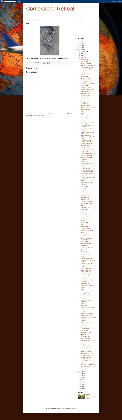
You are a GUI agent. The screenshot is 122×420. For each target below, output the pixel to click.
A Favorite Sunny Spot (86, 228)
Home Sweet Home (85, 147)
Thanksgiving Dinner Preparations (86, 102)
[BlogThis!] (44, 63)
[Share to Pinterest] (49, 63)
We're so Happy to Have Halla (88, 107)
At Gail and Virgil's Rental (87, 353)
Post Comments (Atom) (38, 115)
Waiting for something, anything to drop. (86, 79)
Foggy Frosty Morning (86, 338)
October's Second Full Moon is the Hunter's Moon (88, 235)
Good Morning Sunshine (87, 216)
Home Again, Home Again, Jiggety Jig (87, 129)
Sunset (82, 100)
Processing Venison (85, 118)
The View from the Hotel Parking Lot (86, 164)
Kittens (82, 113)
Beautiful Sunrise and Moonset (88, 65)
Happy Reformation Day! (87, 230)
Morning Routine (85, 278)
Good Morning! (84, 222)
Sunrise (82, 120)
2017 (81, 375)
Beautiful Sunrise (85, 93)
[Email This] (42, 63)
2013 (81, 384)
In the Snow (83, 184)
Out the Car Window (85, 355)
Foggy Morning (84, 115)
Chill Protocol (84, 303)
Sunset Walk (84, 305)
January (83, 369)
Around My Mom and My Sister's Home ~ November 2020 (88, 137)
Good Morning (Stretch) (86, 203)
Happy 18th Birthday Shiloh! (87, 191)
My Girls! (83, 287)
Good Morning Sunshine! (87, 268)
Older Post (69, 113)
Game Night (83, 188)
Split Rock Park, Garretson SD (88, 364)
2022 (81, 47)
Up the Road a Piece (86, 315)
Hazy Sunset (84, 211)
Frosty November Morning (87, 89)
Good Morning (84, 61)
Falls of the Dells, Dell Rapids (88, 366)
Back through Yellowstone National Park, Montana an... (88, 152)
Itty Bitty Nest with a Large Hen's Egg (87, 126)
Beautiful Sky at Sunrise (86, 347)
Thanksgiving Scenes (86, 95)
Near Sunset (84, 245)
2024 (81, 43)
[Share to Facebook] (48, 63)
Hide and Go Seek (85, 283)
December (83, 51)
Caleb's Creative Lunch (86, 182)
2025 (81, 41)
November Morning (85, 207)
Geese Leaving (84, 209)
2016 (81, 377)
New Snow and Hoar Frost (87, 247)
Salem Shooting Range (86, 71)
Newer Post (29, 113)
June (82, 55)
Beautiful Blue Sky (85, 197)
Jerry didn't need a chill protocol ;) (86, 301)
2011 (81, 388)
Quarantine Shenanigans (87, 258)
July (82, 53)
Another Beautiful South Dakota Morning (86, 239)
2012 (81, 386)
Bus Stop (83, 311)
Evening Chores (85, 76)
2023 (81, 45)
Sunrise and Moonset (86, 351)
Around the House (85, 195)
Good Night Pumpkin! (86, 273)
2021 (81, 49)
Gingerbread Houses (86, 87)
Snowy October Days (86, 254)
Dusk (82, 224)
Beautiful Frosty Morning (86, 105)
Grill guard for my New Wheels (88, 340)
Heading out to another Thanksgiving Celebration (87, 82)
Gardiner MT (84, 159)
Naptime (83, 218)
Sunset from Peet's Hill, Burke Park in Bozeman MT (88, 167)
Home (49, 113)
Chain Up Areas (84, 161)
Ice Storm (83, 256)
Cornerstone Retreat (50, 9)
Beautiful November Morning (88, 149)
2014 (81, 382)
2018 (81, 373)
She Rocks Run (84, 252)
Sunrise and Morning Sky (87, 313)
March (82, 57)
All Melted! (83, 250)
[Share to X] (46, 63)
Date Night (83, 298)
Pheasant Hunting (85, 226)
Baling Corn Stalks (85, 294)
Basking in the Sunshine (86, 220)
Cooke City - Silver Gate (86, 155)
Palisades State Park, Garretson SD (86, 358)
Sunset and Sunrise (85, 291)
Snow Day (83, 193)
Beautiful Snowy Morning (87, 243)
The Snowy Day (84, 186)
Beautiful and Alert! (85, 296)
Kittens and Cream (85, 109)
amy (89, 394)
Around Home (84, 180)
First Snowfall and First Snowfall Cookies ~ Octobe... (86, 265)
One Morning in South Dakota (88, 285)
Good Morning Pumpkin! (86, 275)
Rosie (82, 111)
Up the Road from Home (86, 322)
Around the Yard (85, 334)
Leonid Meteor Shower (86, 143)
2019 (81, 371)
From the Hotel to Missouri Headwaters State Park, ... (87, 171)
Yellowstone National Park (87, 157)
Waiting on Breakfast (86, 63)
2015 (81, 380)
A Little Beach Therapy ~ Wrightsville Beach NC (87, 141)
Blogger (74, 408)
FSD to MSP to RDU (85, 145)
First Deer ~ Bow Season (87, 201)
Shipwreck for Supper (86, 332)
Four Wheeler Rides (85, 336)
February (83, 59)
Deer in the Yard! (85, 345)
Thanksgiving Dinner (86, 97)
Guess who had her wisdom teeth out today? (87, 68)
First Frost (83, 349)
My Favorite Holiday (85, 91)
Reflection (83, 320)
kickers (63, 408)
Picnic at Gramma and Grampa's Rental (86, 327)
